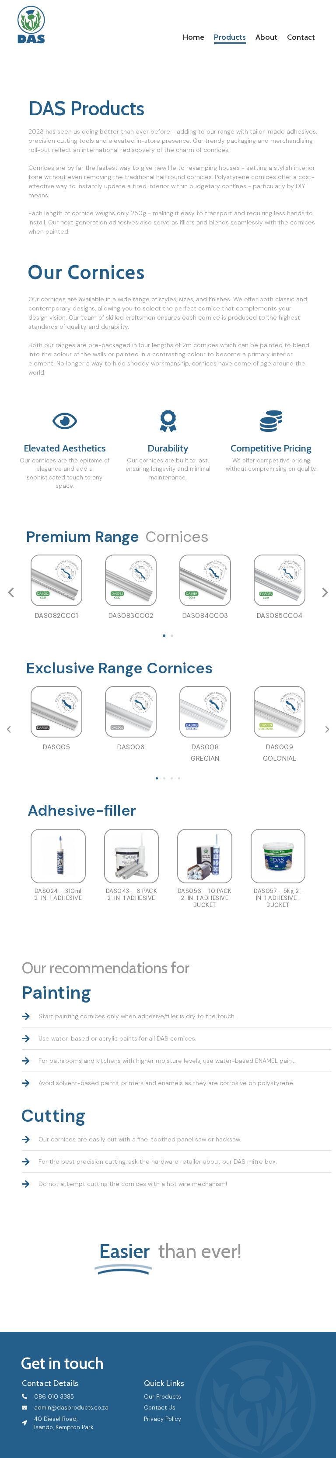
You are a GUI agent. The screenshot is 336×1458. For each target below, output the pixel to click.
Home (193, 37)
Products (230, 37)
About (266, 37)
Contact (301, 37)
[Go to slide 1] (164, 635)
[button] (11, 592)
